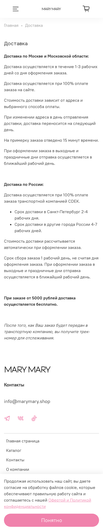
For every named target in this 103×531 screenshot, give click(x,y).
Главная (11, 25)
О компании (17, 469)
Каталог (13, 450)
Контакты (15, 459)
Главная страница (22, 440)
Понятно (51, 520)
